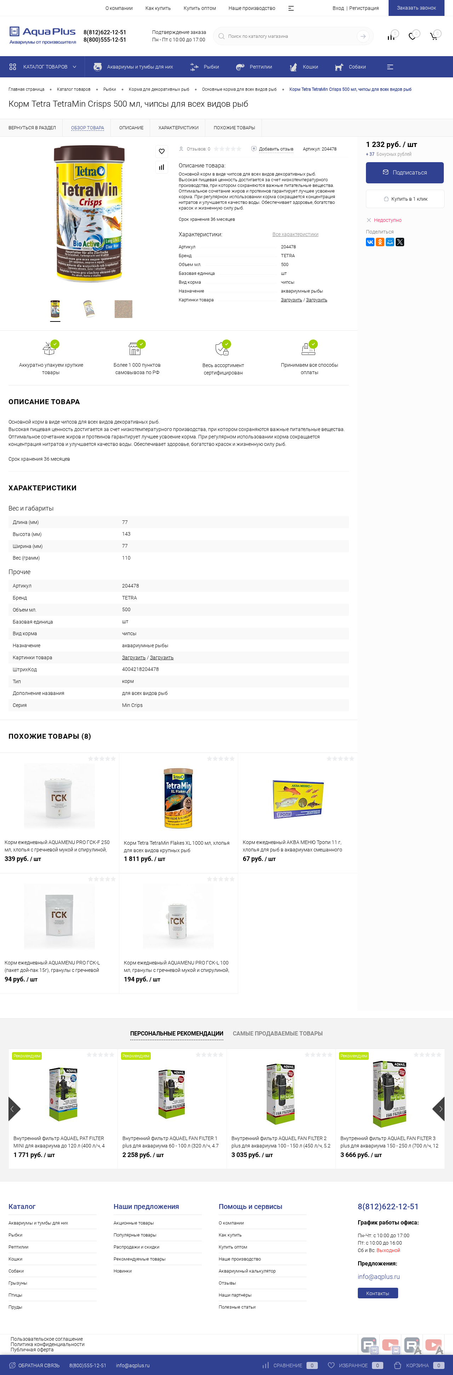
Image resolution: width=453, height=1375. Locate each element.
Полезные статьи (237, 1307)
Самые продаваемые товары (278, 1033)
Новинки (123, 1271)
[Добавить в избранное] (161, 151)
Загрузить (291, 299)
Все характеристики (296, 234)
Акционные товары (134, 1223)
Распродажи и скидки (136, 1247)
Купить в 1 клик (409, 199)
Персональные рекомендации (176, 1033)
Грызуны (17, 1283)
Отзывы (227, 1283)
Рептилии (18, 1247)
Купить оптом (200, 8)
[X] (400, 242)
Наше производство (252, 8)
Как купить (158, 8)
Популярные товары (135, 1235)
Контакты (377, 1293)
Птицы (15, 1295)
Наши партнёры (235, 1295)
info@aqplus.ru (379, 1276)
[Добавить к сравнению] (161, 167)
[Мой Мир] (390, 242)
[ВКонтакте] (370, 242)
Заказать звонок (416, 8)
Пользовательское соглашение (47, 1339)
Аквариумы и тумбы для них (38, 1223)
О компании (119, 8)
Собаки (16, 1271)
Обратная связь (38, 1365)
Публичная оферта (32, 1349)
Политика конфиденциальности (48, 1344)
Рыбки (15, 1235)
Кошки (15, 1259)
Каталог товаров (46, 67)
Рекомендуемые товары (140, 1259)
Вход (338, 8)
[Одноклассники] (380, 242)
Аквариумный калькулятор (247, 1271)
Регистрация (364, 8)
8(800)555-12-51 (88, 1365)
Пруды (15, 1307)
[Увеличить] (89, 214)
